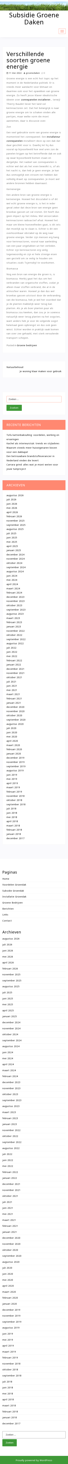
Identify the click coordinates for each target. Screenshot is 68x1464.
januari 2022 (13, 664)
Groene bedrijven (27, 345)
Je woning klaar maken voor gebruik (41, 371)
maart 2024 (13, 588)
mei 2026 (11, 507)
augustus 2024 (15, 571)
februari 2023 (14, 622)
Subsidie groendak (13, 890)
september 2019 (16, 766)
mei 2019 (11, 778)
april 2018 (12, 821)
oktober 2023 (14, 605)
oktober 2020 (14, 715)
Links (5, 914)
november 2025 (15, 520)
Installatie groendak (14, 896)
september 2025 (16, 524)
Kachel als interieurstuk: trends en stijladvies (32, 443)
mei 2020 (11, 736)
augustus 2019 (15, 770)
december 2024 (15, 554)
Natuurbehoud (14, 367)
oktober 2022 (14, 634)
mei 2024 (11, 579)
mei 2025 (11, 541)
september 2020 (16, 719)
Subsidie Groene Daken (34, 18)
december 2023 (15, 596)
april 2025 (12, 546)
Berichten (8, 908)
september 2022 (16, 639)
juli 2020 (11, 728)
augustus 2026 (15, 495)
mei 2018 (11, 817)
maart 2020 (13, 745)
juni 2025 (11, 537)
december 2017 (15, 838)
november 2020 (15, 711)
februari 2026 (14, 516)
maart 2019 (13, 787)
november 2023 (15, 601)
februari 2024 (14, 592)
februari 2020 (14, 749)
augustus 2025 (15, 529)
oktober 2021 (14, 677)
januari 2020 (13, 753)
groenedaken (32, 73)
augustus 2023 (15, 613)
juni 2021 (11, 685)
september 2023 (16, 609)
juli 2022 (11, 647)
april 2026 (12, 512)
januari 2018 (13, 834)
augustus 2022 (15, 643)
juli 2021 (11, 681)
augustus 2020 (15, 723)
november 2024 (15, 558)
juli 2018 (11, 808)
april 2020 (12, 740)
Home (5, 878)
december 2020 (15, 706)
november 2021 (15, 673)
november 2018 (15, 795)
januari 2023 (13, 626)
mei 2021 (11, 690)
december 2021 (15, 668)
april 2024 (12, 584)
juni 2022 (11, 651)
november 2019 (15, 762)
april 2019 (12, 783)
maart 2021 (13, 694)
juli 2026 (11, 499)
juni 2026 (11, 503)
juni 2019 (11, 774)
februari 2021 (14, 698)
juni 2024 (11, 575)
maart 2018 (13, 825)
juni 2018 (11, 812)
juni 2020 (11, 732)
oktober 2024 (14, 562)
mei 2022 (11, 656)
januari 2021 (13, 702)
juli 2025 (11, 533)
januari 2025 (13, 550)
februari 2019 (14, 791)
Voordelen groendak (14, 884)
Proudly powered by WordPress (34, 1460)
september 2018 (16, 804)
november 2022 (15, 630)
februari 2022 (14, 660)
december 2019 (15, 757)
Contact (7, 920)
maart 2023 (13, 618)
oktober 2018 (14, 800)
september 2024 (16, 567)
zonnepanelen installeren (35, 99)
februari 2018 (14, 829)
